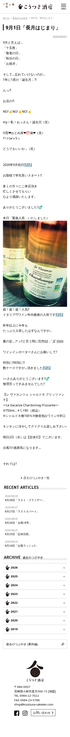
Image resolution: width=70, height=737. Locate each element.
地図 (52, 691)
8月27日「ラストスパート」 (22, 509)
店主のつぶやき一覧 (36, 478)
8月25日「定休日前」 (18, 532)
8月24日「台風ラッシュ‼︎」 (21, 543)
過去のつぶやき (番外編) (22, 644)
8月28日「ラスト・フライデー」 (25, 498)
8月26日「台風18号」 (18, 521)
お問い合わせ (42, 713)
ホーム (6, 17)
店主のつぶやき (20, 17)
